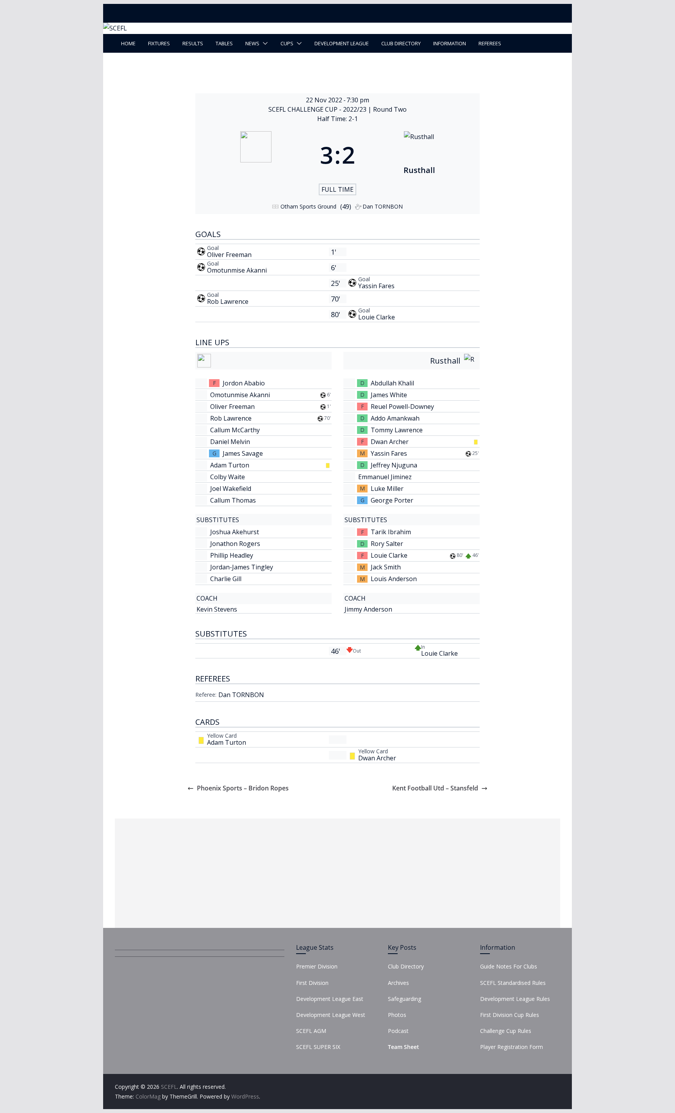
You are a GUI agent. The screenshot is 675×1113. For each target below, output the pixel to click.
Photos (397, 1014)
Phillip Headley (231, 555)
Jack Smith (386, 567)
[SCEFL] (115, 28)
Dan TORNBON (241, 694)
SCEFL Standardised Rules (513, 982)
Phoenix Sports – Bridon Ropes (243, 788)
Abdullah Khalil (392, 383)
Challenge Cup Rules (505, 1031)
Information (449, 43)
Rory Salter (387, 543)
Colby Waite (227, 477)
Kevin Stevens (216, 609)
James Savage (243, 453)
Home (128, 43)
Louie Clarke (376, 317)
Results (192, 43)
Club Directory (401, 43)
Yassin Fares (376, 286)
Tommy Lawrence (397, 430)
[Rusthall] (419, 154)
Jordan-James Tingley (241, 567)
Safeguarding (404, 998)
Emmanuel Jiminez (385, 477)
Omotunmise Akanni (237, 270)
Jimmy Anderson (368, 609)
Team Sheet (403, 1047)
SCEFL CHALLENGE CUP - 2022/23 (318, 109)
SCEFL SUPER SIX (318, 1047)
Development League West (330, 1014)
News (252, 43)
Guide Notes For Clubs (508, 966)
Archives (398, 982)
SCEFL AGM (311, 1031)
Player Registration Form (511, 1047)
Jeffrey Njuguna (394, 465)
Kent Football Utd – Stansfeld (435, 788)
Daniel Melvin (230, 441)
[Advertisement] (337, 873)
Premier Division (317, 966)
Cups (286, 43)
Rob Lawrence (227, 301)
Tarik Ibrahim (391, 532)
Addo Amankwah (395, 418)
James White (389, 395)
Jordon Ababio (244, 383)
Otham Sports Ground (308, 206)
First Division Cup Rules (509, 1014)
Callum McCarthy (235, 430)
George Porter (392, 500)
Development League (341, 43)
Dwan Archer (390, 441)
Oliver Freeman (229, 254)
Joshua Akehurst (234, 532)
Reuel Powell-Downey (402, 406)
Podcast (398, 1031)
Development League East (329, 998)
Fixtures (159, 43)
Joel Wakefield (230, 488)
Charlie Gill (225, 578)
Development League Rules (515, 998)
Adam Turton (229, 465)
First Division (312, 982)
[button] (263, 43)
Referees (490, 43)
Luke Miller (387, 488)
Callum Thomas (233, 500)
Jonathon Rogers (235, 543)
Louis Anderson (394, 578)
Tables (224, 43)
